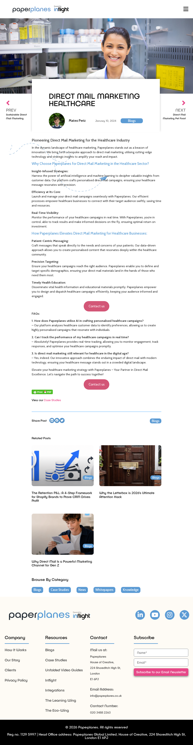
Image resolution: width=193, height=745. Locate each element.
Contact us (97, 306)
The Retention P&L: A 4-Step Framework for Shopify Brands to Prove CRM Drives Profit (62, 496)
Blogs (132, 121)
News (82, 590)
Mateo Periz (77, 120)
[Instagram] (170, 615)
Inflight (50, 680)
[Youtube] (155, 615)
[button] (186, 9)
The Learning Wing (60, 700)
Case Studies (52, 400)
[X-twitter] (184, 615)
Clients (10, 670)
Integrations (54, 690)
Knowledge (131, 590)
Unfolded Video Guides (64, 670)
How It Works (15, 650)
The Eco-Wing (57, 710)
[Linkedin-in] (140, 615)
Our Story (12, 660)
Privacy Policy (16, 680)
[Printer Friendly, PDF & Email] (42, 392)
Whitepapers (104, 590)
